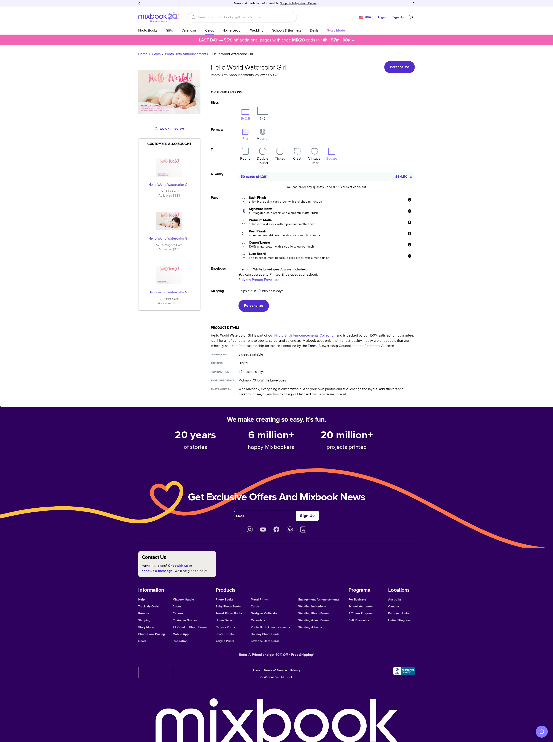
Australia (394, 599)
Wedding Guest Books (313, 620)
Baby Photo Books (228, 606)
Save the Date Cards (265, 641)
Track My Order (148, 606)
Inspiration (180, 641)
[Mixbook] (158, 17)
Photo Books (147, 30)
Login (382, 17)
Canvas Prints (225, 627)
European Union (399, 613)
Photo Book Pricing (151, 634)
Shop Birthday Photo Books (298, 3)
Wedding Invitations (312, 606)
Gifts (169, 30)
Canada (393, 606)
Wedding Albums (310, 627)
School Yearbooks (360, 606)
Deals (314, 30)
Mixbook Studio (183, 599)
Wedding (257, 30)
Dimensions (219, 354)
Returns (143, 613)
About (177, 606)
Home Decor (232, 30)
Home (142, 53)
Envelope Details (222, 380)
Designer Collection (264, 613)
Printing (217, 363)
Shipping (144, 620)
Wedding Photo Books (313, 613)
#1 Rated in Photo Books (190, 627)
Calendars (189, 30)
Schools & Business (286, 30)
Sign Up (398, 17)
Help (141, 599)
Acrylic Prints (225, 641)
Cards (209, 30)
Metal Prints (259, 599)
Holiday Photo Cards (265, 634)
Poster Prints (225, 634)
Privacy (295, 670)
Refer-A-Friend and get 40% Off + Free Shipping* (276, 654)
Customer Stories (185, 620)
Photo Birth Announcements (186, 53)
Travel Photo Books (229, 613)
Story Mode (146, 627)
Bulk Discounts (358, 620)
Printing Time (220, 372)
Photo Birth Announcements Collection (304, 335)
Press (256, 670)
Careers (178, 613)
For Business (357, 599)
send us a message (157, 570)
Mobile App (181, 634)
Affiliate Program (360, 613)
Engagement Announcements (318, 599)
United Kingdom (399, 620)
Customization (221, 389)
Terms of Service (275, 670)
